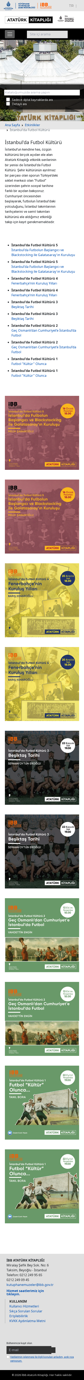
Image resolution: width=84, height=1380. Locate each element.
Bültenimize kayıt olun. (20, 1343)
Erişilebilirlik (18, 1316)
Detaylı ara (18, 104)
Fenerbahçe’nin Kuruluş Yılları (34, 283)
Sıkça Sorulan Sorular (25, 1311)
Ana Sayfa (12, 125)
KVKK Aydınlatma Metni (27, 1321)
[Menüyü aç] (10, 34)
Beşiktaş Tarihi (22, 307)
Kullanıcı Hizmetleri (24, 1306)
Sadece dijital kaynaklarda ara (31, 99)
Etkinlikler (32, 125)
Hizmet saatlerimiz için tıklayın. (25, 1292)
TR (71, 6)
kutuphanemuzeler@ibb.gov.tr (30, 1284)
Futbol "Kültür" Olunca (28, 364)
